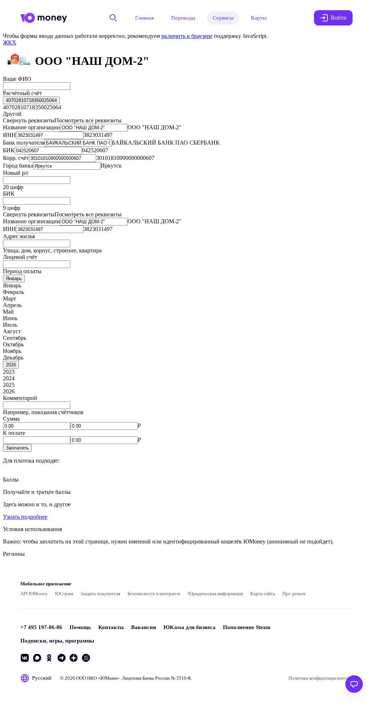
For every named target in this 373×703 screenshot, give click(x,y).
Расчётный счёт (22, 93)
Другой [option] (12, 114)
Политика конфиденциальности (320, 678)
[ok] (49, 657)
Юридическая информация (215, 593)
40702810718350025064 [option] (32, 107)
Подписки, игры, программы (57, 641)
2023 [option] (9, 372)
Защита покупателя (100, 593)
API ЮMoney (34, 593)
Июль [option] (10, 325)
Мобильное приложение (45, 583)
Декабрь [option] (13, 357)
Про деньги (294, 593)
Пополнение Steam (247, 627)
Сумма (11, 419)
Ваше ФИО (17, 79)
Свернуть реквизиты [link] (29, 120)
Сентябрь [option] (14, 338)
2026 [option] (9, 391)
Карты (258, 18)
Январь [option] (12, 285)
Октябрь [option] (13, 344)
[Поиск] (113, 17)
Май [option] (8, 312)
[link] (9, 42)
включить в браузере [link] (186, 36)
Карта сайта (262, 593)
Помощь (80, 627)
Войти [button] (339, 18)
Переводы (183, 18)
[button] (17, 448)
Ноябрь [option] (12, 351)
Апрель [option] (12, 305)
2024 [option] (9, 378)
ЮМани (109, 678)
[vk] (24, 657)
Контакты (111, 627)
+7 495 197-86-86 (41, 627)
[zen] (73, 657)
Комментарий (20, 398)
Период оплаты (22, 271)
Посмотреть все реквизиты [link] (88, 120)
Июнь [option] (10, 318)
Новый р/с (16, 173)
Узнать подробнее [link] (25, 517)
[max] (37, 657)
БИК (9, 194)
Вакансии (143, 627)
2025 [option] (9, 385)
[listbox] (31, 100)
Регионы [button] (14, 554)
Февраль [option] (13, 292)
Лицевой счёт (20, 257)
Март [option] (9, 298)
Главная (144, 18)
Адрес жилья (19, 236)
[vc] (86, 657)
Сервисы (223, 18)
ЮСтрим (64, 593)
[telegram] (61, 657)
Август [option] (12, 331)
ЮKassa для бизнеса (190, 627)
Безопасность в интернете (154, 593)
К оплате (14, 433)
